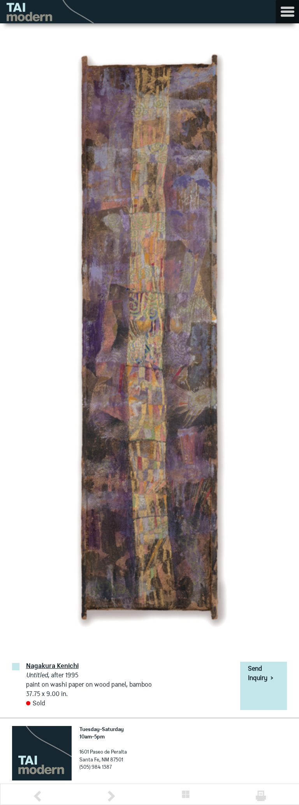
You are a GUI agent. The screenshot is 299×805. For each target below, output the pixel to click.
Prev (37, 796)
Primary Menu (287, 11)
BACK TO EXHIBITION (186, 794)
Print (261, 796)
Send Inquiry (260, 674)
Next (111, 796)
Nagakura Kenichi (52, 666)
